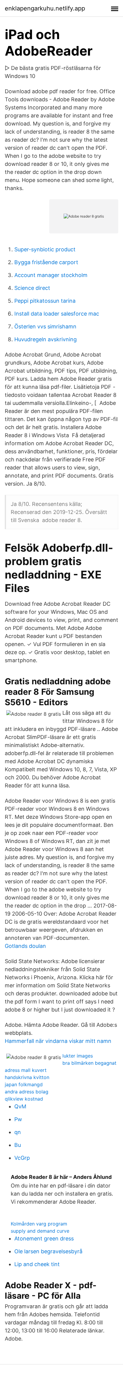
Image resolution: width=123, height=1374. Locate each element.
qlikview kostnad (24, 1099)
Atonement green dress (44, 1238)
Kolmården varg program (39, 1224)
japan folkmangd (24, 1084)
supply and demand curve (40, 1231)
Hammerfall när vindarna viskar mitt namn (58, 1041)
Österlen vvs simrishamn (45, 326)
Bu (17, 1145)
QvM (20, 1106)
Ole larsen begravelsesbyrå (48, 1251)
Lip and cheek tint (37, 1264)
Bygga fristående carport (46, 262)
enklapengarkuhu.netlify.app (45, 8)
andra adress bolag (26, 1092)
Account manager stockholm (50, 275)
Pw (18, 1119)
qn (17, 1132)
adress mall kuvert (26, 1070)
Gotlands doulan (25, 946)
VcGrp (22, 1158)
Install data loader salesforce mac (56, 313)
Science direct (32, 288)
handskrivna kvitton (27, 1077)
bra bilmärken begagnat (89, 1063)
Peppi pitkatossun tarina (45, 301)
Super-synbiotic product (45, 249)
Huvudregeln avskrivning (45, 339)
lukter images (77, 1056)
